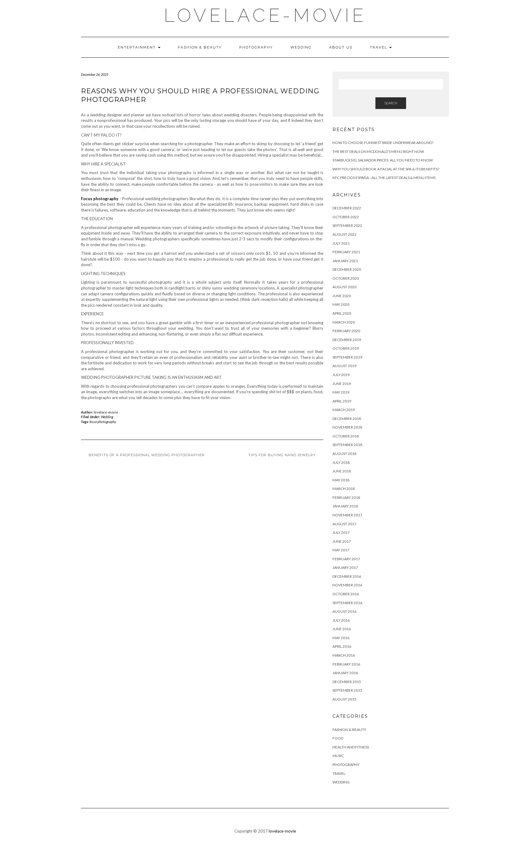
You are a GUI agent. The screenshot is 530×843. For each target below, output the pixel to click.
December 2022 (346, 208)
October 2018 (345, 436)
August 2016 (344, 611)
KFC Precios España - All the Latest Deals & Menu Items (384, 177)
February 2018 (346, 497)
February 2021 (346, 252)
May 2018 (340, 480)
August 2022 (344, 234)
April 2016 (341, 646)
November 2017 (347, 515)
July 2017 (341, 532)
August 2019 (344, 365)
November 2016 (347, 585)
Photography (256, 47)
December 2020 (346, 269)
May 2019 (340, 392)
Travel (379, 47)
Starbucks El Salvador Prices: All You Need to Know (382, 160)
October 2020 (345, 278)
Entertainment (137, 47)
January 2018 (345, 506)
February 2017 (346, 559)
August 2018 (344, 453)
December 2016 (346, 576)
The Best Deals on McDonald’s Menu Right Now (378, 151)
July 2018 (341, 462)
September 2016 (347, 602)
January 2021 (345, 260)
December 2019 (346, 339)
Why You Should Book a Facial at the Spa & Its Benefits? (385, 169)
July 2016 (341, 620)
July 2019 (341, 374)
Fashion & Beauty (200, 47)
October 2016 (345, 594)
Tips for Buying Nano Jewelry (282, 455)
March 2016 (343, 655)
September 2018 (347, 444)
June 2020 (341, 295)
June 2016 (341, 629)
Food (337, 738)
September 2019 (347, 357)
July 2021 (341, 243)
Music (338, 755)
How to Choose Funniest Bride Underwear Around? (382, 142)
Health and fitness (350, 747)
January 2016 (345, 672)
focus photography (103, 422)
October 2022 (345, 217)
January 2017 (345, 567)
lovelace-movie (265, 15)
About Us (340, 47)
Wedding (301, 47)
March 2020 (343, 322)
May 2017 (340, 550)
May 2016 (340, 637)
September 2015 (347, 690)
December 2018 (346, 418)
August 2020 (344, 287)
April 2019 (341, 401)
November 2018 (347, 427)
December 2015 (346, 681)
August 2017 (344, 524)
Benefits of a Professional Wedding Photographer (147, 455)
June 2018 (341, 471)
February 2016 (346, 664)
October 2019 (345, 348)
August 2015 (344, 699)
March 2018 (343, 488)
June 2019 (341, 383)
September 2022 (347, 225)
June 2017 (341, 541)
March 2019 (343, 409)
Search (390, 103)
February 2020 (346, 330)
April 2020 (341, 313)
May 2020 (340, 304)
